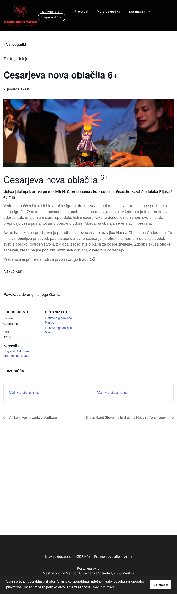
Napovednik (51, 17)
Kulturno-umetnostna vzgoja (16, 353)
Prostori (81, 11)
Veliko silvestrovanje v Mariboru (32, 417)
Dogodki (9, 351)
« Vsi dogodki (14, 44)
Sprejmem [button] (160, 584)
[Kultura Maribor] (20, 15)
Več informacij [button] (104, 587)
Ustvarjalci (51, 11)
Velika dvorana (24, 392)
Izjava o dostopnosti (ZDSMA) (67, 557)
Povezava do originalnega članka (31, 294)
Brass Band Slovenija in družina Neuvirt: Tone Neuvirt (127, 417)
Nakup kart (12, 271)
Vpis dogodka (108, 11)
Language (137, 11)
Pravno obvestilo (107, 557)
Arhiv (128, 557)
